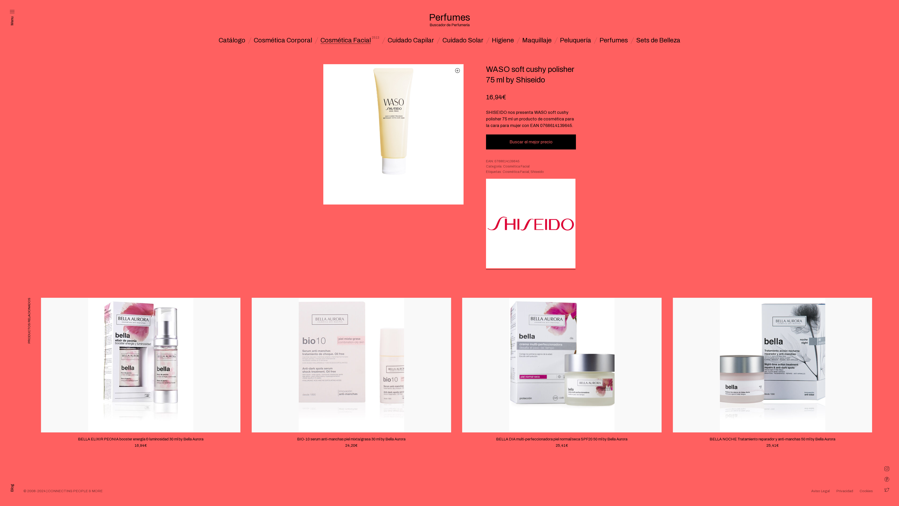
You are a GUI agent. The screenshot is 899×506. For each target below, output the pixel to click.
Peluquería (575, 40)
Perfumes (614, 40)
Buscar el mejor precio (531, 142)
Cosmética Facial (346, 40)
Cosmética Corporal (283, 40)
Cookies (866, 491)
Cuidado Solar (462, 40)
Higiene (503, 40)
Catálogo (232, 40)
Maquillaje (537, 40)
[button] (457, 70)
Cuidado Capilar (411, 40)
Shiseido (537, 172)
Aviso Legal (820, 491)
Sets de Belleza (658, 40)
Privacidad (844, 491)
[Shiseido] (530, 224)
